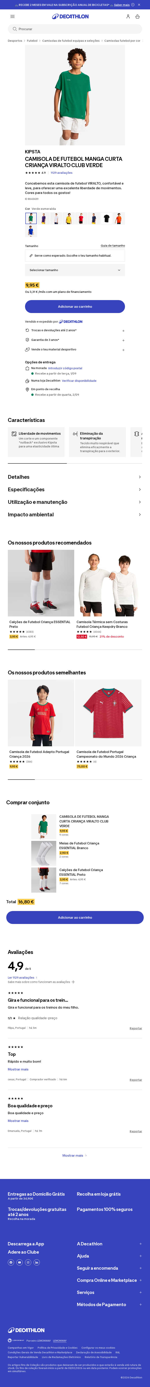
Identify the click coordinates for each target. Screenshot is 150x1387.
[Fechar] (139, 5)
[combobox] (75, 270)
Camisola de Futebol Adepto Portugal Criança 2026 (39, 754)
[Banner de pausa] (133, 5)
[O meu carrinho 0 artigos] (137, 16)
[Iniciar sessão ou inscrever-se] (128, 16)
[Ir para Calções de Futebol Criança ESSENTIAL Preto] (43, 880)
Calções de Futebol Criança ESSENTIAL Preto (40, 624)
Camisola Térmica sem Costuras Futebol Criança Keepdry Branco (102, 624)
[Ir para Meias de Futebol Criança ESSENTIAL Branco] (43, 853)
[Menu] (12, 16)
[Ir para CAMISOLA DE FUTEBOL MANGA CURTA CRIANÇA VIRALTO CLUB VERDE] (43, 826)
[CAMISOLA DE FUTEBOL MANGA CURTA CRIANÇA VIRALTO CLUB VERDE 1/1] (75, 95)
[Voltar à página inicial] (70, 16)
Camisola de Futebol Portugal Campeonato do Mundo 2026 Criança (106, 754)
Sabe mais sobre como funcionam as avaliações (39, 981)
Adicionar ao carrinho (75, 307)
